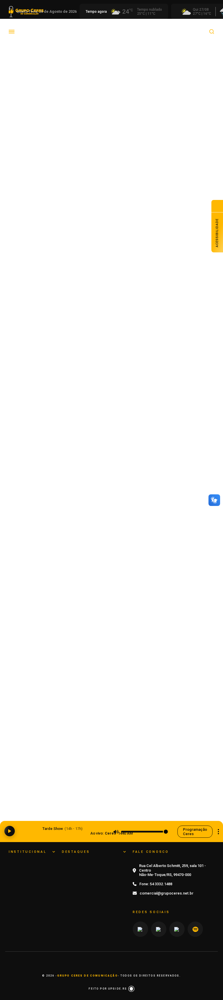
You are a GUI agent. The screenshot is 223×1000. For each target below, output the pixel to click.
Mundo (192, 27)
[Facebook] (177, 929)
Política (49, 35)
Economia (86, 27)
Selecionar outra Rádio (218, 831)
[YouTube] (158, 929)
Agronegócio (31, 27)
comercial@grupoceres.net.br (166, 893)
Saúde (73, 35)
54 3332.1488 (161, 884)
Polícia (24, 35)
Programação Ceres (195, 831)
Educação (116, 27)
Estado (168, 27)
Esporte (143, 27)
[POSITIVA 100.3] (111, 578)
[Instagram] (140, 929)
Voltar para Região (79, 57)
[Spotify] (195, 929)
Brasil (60, 27)
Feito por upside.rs (108, 988)
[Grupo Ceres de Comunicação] (27, 42)
